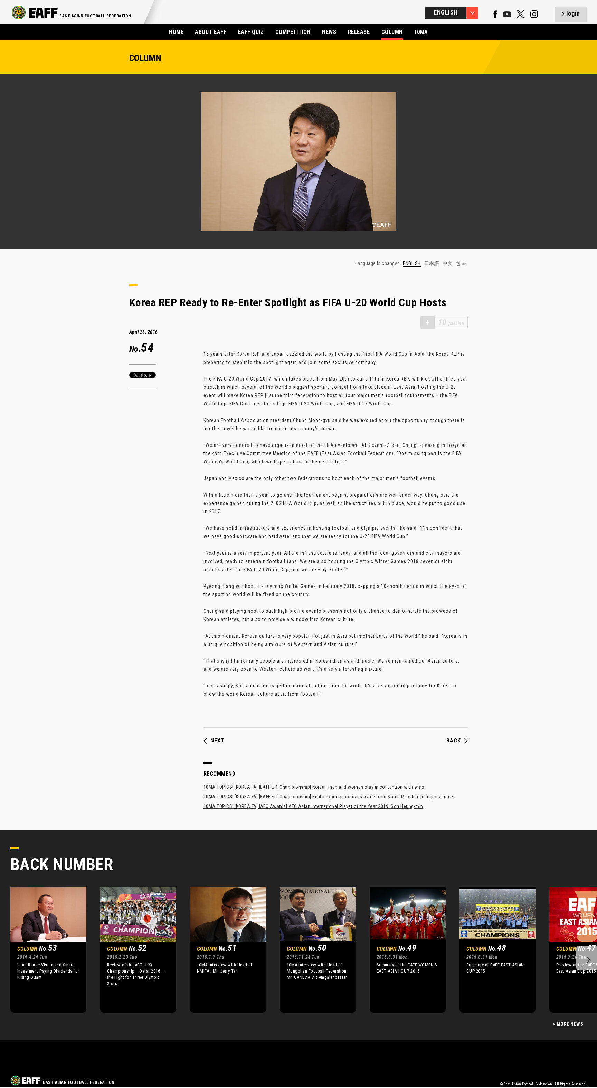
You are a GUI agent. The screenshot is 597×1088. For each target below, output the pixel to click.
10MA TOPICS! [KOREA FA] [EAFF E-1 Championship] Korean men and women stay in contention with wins (313, 787)
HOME (176, 32)
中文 (448, 263)
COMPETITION (293, 32)
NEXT (217, 740)
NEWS (329, 32)
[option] (43, 949)
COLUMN (392, 32)
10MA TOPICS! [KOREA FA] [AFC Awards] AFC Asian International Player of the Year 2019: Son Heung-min (313, 806)
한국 (461, 263)
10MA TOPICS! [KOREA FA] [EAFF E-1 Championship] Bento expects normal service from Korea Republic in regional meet (329, 796)
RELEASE (359, 32)
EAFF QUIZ (251, 32)
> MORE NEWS (568, 1024)
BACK (453, 740)
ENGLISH (411, 263)
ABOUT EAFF (210, 32)
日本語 (431, 263)
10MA (421, 32)
